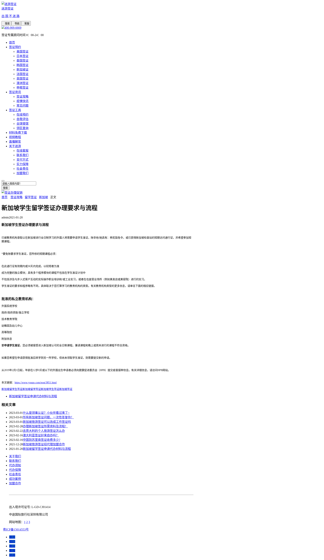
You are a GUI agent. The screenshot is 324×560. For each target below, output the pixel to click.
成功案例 (15, 478)
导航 (16, 23)
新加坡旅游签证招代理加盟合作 (44, 444)
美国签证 (22, 51)
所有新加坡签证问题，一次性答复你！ (48, 417)
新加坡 (43, 197)
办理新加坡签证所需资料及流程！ (45, 426)
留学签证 (31, 197)
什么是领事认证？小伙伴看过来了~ (46, 412)
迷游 (12, 555)
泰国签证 (22, 60)
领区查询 (22, 128)
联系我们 (22, 155)
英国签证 (22, 78)
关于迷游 (15, 146)
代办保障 (15, 469)
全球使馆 (22, 123)
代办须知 (15, 465)
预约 (12, 541)
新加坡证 (22, 69)
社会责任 (22, 168)
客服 (25, 23)
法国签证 (22, 74)
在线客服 (22, 150)
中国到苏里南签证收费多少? (41, 439)
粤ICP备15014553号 (16, 529)
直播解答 (15, 141)
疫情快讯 (22, 101)
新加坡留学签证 (31, 389)
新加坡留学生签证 (12, 389)
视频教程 (15, 137)
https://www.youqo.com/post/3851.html (36, 382)
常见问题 (22, 105)
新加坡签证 (65, 389)
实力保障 (22, 164)
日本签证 (22, 56)
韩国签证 (22, 65)
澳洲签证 (22, 83)
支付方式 (22, 159)
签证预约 (15, 47)
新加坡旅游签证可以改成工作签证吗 (47, 421)
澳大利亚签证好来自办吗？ (41, 435)
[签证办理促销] (12, 192)
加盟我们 (22, 173)
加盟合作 (15, 483)
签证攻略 (22, 96)
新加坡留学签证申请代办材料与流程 (33, 396)
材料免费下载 (18, 132)
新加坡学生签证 (50, 389)
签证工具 (15, 110)
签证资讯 (15, 92)
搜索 (6, 23)
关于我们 (15, 456)
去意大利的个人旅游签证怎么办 (44, 430)
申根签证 (22, 87)
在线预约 (22, 114)
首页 (12, 42)
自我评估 (22, 119)
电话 (12, 546)
